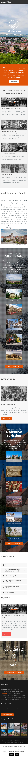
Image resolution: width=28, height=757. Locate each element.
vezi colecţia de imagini (14, 672)
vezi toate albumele (14, 366)
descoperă (14, 81)
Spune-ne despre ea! (7, 714)
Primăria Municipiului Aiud (17, 742)
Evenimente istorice (8, 404)
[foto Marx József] (14, 168)
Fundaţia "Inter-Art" (11, 740)
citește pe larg (6, 418)
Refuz (17, 754)
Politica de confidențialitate (16, 751)
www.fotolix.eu (5, 693)
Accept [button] (11, 754)
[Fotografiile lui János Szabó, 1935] (14, 102)
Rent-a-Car (4, 744)
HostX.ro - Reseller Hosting (14, 744)
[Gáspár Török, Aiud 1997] (14, 124)
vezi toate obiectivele (14, 543)
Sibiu (22, 744)
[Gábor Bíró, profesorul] (14, 147)
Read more (6, 634)
